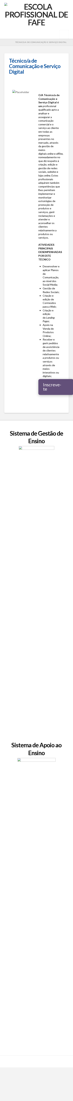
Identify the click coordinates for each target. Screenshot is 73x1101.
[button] (64, 34)
